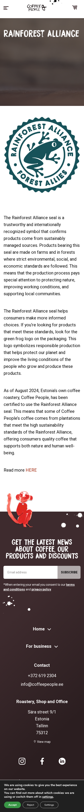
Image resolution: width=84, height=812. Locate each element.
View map (44, 741)
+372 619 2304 (42, 675)
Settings (49, 805)
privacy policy (41, 589)
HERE (31, 470)
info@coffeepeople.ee (42, 684)
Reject (30, 805)
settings (47, 797)
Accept (12, 805)
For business (39, 646)
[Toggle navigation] (6, 8)
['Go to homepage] (37, 7)
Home (39, 629)
